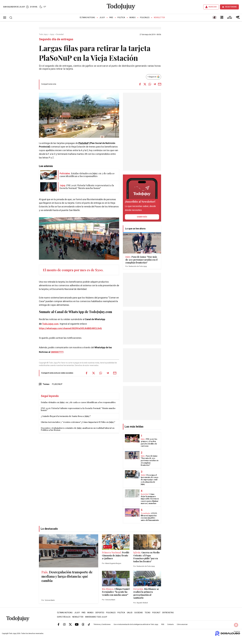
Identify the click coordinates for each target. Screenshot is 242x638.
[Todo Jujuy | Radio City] (221, 18)
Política (121, 17)
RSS (162, 624)
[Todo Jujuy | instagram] (64, 624)
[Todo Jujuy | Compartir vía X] (144, 84)
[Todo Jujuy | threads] (83, 624)
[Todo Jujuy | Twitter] (70, 624)
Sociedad (60, 34)
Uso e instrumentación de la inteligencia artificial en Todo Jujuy (136, 624)
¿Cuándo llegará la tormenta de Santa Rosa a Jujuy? (66, 416)
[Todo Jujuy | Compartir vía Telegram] (154, 84)
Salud (129, 612)
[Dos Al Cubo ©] (227, 635)
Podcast (156, 612)
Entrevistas (168, 612)
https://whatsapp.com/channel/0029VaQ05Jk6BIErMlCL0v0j (70, 328)
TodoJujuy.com (50, 324)
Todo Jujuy (43, 34)
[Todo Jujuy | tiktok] (89, 624)
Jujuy (102, 17)
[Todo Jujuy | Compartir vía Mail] (159, 84)
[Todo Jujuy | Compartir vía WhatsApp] (149, 84)
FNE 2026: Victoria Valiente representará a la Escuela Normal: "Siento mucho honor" (78, 409)
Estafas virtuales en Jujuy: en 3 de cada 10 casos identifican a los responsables (78, 402)
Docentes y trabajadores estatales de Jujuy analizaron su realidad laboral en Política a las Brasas (77, 429)
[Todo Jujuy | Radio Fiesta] (238, 18)
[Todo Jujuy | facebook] (58, 624)
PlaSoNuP (83, 143)
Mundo (132, 17)
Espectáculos (63, 617)
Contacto (170, 624)
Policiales (144, 17)
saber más (142, 217)
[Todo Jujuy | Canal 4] (214, 18)
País (111, 17)
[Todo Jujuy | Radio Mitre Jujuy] (229, 18)
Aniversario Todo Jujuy (96, 617)
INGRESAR (213, 7)
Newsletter (159, 17)
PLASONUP (57, 384)
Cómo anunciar (182, 624)
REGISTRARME (231, 7)
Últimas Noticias (87, 17)
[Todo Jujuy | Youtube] (77, 624)
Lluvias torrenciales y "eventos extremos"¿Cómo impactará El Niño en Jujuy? (78, 422)
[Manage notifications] (236, 625)
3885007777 (57, 352)
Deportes (99, 612)
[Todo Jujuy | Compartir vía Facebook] (139, 84)
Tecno (147, 612)
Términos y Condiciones (102, 624)
